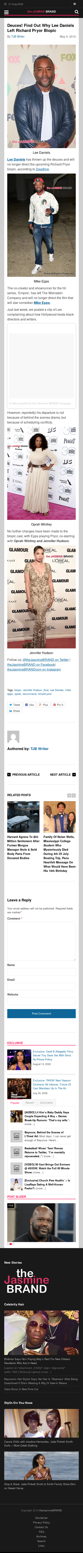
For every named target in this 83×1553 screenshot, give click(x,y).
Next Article (60, 774)
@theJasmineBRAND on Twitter (46, 659)
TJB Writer (18, 36)
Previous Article (26, 774)
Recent (30, 1102)
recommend (29, 694)
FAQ (41, 1532)
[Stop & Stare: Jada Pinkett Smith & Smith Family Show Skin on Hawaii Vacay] (41, 1466)
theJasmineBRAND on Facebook (31, 664)
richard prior (45, 694)
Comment (14, 918)
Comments (46, 1102)
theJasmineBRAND (50, 1510)
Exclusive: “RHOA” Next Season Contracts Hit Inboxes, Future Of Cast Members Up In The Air (52, 1084)
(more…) (47, 1118)
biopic (18, 690)
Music (11, 1205)
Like (31, 705)
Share (16, 711)
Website (12, 994)
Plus (45, 705)
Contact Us (41, 1527)
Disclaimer (41, 1518)
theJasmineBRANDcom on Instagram (34, 669)
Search (41, 1541)
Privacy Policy (41, 1522)
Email (11, 980)
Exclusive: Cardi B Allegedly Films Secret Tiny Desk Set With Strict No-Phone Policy (53, 1055)
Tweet (16, 705)
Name (11, 965)
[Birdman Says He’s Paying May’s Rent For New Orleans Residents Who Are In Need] (41, 1333)
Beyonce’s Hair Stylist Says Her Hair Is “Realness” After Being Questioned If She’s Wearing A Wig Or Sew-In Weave (41, 1381)
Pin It (60, 705)
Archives (41, 1536)
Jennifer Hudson (32, 690)
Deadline (42, 169)
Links (41, 1546)
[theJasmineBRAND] (41, 11)
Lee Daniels (16, 159)
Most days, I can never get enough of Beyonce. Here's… (48, 1136)
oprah (18, 694)
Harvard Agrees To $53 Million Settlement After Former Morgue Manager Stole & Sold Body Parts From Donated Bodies (23, 847)
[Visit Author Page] (13, 737)
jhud (46, 690)
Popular (14, 1103)
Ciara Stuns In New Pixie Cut (21, 1389)
